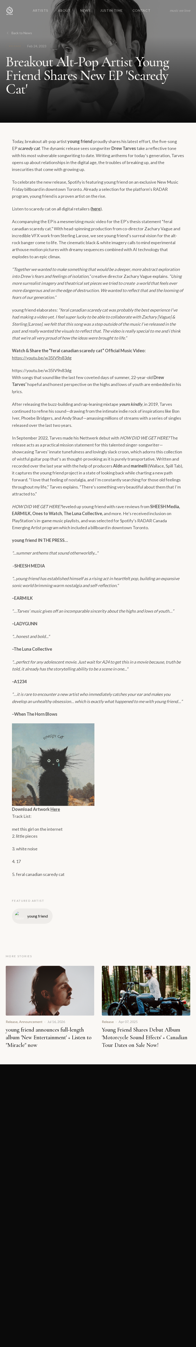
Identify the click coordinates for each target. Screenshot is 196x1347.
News (85, 10)
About (64, 10)
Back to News (21, 33)
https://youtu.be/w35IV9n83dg (41, 357)
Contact (141, 10)
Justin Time (111, 10)
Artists (40, 10)
